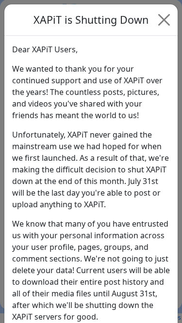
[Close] (164, 20)
